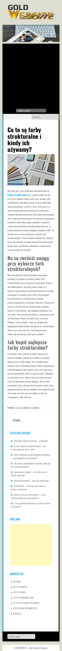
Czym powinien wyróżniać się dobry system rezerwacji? (30, 504)
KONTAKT (17, 613)
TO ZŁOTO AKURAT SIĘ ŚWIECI (27, 407)
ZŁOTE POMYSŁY (20, 587)
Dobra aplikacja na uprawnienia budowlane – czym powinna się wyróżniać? (30, 456)
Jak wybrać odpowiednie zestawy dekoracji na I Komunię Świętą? (31, 465)
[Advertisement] (31, 75)
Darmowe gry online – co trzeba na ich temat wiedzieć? (29, 473)
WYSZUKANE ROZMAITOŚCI (25, 608)
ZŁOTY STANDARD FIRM (23, 597)
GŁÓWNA (17, 581)
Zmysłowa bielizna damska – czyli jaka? (31, 440)
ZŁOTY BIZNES (19, 592)
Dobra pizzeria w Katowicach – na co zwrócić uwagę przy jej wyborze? (28, 496)
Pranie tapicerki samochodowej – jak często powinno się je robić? (28, 447)
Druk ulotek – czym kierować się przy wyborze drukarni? (28, 487)
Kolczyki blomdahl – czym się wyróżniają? (31, 480)
